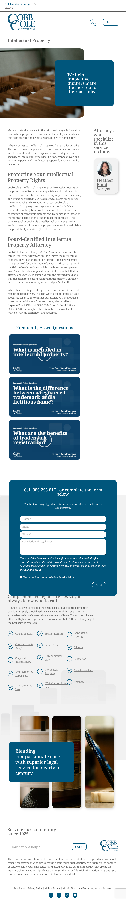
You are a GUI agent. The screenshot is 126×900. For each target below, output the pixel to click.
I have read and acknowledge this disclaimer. (49, 577)
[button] (44, 354)
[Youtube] (75, 895)
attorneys (38, 256)
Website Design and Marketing (78, 888)
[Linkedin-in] (51, 895)
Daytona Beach (17, 305)
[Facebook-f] (59, 895)
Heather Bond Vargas (105, 184)
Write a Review (52, 888)
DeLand (61, 305)
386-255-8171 (45, 490)
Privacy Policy (35, 888)
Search (79, 846)
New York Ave (105, 888)
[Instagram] (67, 895)
